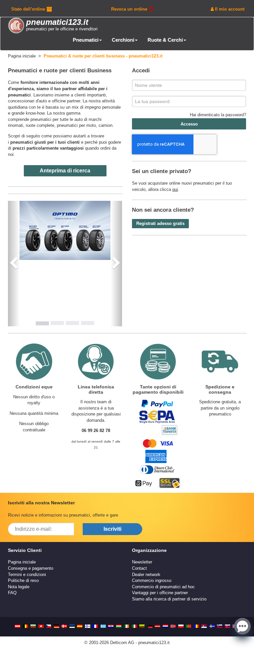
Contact (139, 568)
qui (175, 189)
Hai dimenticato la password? (218, 114)
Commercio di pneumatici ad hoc (163, 586)
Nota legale (18, 586)
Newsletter (142, 561)
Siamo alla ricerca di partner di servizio (169, 598)
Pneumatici (86, 40)
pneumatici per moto (76, 125)
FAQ (12, 592)
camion (105, 125)
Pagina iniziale (22, 561)
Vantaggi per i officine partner (160, 592)
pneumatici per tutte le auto (56, 119)
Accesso (189, 124)
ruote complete (40, 125)
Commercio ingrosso (151, 580)
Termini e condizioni (27, 574)
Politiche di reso (23, 580)
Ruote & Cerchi (165, 40)
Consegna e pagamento (30, 568)
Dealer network (146, 574)
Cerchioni (123, 40)
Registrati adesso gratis (160, 223)
